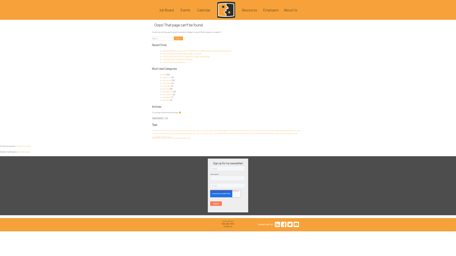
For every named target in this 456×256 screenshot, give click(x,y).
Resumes (166, 100)
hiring (167, 133)
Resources (249, 10)
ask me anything (168, 130)
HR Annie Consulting (23, 146)
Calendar (203, 10)
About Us (290, 10)
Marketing (289, 133)
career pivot (199, 130)
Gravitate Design (23, 152)
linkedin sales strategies (272, 133)
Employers (271, 10)
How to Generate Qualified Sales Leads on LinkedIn (181, 54)
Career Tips (166, 77)
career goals (192, 130)
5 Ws (153, 130)
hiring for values (208, 133)
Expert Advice (294, 130)
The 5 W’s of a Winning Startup (174, 62)
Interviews (166, 83)
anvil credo (161, 130)
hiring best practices (189, 133)
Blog (164, 75)
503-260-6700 (228, 224)
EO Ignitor (287, 130)
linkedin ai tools (249, 133)
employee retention (257, 130)
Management (167, 92)
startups (188, 138)
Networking (166, 80)
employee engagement (223, 130)
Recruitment (167, 95)
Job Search (166, 97)
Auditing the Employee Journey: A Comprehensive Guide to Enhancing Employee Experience (196, 51)
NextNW (295, 133)
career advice (185, 130)
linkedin (243, 133)
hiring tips (215, 133)
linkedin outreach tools (260, 133)
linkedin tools (282, 133)
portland (175, 138)
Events (185, 10)
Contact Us (228, 226)
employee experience (236, 130)
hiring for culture (199, 133)
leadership (237, 133)
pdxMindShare (162, 137)
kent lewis (222, 133)
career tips (206, 130)
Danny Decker (212, 130)
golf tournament (161, 133)
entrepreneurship (279, 130)
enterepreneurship (268, 130)
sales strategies (182, 138)
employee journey (247, 130)
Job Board (167, 10)
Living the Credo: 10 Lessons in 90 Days (177, 59)
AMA (156, 130)
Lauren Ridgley (230, 133)
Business (165, 89)
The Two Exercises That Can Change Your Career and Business (186, 57)
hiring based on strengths (176, 133)
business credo (177, 130)
